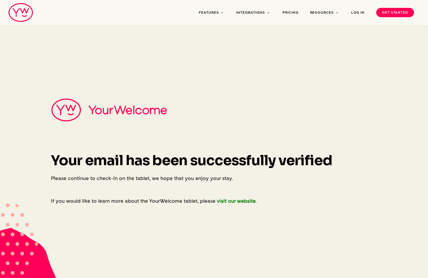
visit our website (236, 201)
